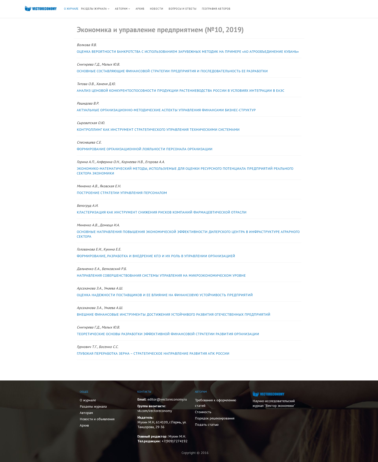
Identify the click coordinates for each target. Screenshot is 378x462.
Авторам (86, 412)
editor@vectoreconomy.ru (167, 399)
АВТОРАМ (121, 8)
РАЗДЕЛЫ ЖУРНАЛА (94, 8)
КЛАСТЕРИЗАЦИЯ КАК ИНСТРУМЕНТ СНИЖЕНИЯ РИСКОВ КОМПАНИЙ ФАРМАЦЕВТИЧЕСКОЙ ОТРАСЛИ (161, 212)
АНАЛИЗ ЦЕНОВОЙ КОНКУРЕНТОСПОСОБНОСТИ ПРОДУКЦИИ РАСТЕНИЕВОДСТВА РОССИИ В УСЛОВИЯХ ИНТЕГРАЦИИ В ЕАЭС (180, 90)
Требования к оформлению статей (215, 403)
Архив (84, 425)
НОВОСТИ (156, 8)
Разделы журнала (93, 406)
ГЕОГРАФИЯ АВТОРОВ (216, 8)
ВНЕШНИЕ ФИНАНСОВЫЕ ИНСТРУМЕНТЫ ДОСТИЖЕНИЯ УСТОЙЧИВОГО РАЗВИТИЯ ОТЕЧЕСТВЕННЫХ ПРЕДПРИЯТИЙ (173, 314)
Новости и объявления (97, 419)
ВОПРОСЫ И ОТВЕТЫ (182, 8)
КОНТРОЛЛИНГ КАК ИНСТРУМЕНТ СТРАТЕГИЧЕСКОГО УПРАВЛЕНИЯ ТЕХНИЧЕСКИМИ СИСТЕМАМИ (158, 129)
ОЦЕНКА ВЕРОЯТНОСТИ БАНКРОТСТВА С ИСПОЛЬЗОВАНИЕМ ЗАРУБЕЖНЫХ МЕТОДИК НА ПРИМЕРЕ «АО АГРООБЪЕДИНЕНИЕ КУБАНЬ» (188, 51)
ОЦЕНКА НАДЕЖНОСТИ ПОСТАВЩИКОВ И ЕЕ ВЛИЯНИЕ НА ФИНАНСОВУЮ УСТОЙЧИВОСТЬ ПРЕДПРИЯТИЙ (165, 295)
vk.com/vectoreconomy (154, 410)
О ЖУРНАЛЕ (71, 8)
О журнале (88, 400)
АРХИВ (140, 8)
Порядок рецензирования (214, 418)
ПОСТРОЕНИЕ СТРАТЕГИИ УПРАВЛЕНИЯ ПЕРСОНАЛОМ (122, 192)
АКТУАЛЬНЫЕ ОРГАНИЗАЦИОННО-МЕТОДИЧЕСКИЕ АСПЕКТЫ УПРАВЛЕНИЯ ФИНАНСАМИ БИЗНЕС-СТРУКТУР (166, 110)
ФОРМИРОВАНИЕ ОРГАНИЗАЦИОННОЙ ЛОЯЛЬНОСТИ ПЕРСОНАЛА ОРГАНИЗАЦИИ (144, 149)
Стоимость (203, 412)
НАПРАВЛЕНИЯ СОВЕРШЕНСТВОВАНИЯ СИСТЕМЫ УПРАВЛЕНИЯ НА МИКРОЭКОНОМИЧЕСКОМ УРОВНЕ (161, 275)
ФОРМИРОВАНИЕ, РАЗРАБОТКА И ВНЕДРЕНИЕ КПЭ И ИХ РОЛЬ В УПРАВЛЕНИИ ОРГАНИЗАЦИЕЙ (156, 256)
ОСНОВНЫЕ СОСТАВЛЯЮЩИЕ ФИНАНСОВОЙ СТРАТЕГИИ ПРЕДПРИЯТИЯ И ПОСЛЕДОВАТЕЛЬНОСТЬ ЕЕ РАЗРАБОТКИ (172, 71)
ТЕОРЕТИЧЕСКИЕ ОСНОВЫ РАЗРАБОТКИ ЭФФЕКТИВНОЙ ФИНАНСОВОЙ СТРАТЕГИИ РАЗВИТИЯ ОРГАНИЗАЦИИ (168, 334)
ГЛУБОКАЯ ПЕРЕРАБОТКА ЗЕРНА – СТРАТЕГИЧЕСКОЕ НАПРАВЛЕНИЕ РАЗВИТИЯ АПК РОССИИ (153, 353)
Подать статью (207, 424)
